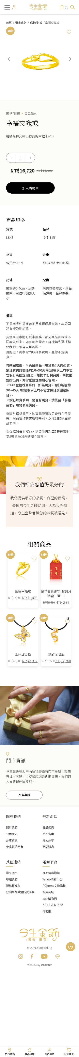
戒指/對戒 (36, 22)
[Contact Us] (70, 946)
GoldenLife (44, 948)
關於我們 (11, 827)
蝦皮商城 (48, 892)
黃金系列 (21, 22)
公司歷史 (11, 834)
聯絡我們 (11, 879)
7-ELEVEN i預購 (53, 905)
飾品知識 (48, 827)
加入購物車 (30, 187)
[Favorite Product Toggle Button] (69, 32)
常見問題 (11, 873)
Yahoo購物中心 (52, 879)
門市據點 (10, 1054)
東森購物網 (50, 898)
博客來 (47, 911)
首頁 (9, 22)
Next (67, 62)
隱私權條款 (13, 886)
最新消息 (50, 816)
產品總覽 (29, 1054)
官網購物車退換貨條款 (20, 892)
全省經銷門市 (14, 847)
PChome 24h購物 (54, 886)
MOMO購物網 (51, 873)
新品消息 (48, 847)
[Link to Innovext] (46, 964)
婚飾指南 (48, 834)
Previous (12, 62)
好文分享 (48, 840)
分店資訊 (11, 840)
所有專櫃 (24, 795)
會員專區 (49, 1054)
